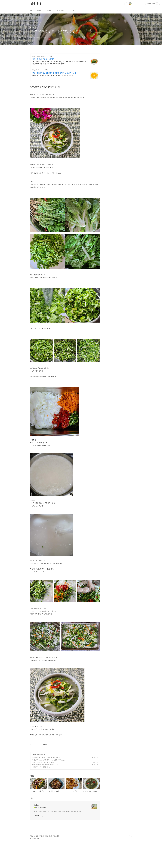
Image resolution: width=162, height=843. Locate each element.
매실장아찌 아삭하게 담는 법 (40, 767)
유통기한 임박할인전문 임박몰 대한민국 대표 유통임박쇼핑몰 (54, 73)
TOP (130, 836)
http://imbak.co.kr (38, 70)
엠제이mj (35, 3)
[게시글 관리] (38, 744)
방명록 (72, 10)
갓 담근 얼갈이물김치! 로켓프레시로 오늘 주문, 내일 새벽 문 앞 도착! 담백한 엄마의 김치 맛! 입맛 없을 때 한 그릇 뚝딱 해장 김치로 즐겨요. (59, 62)
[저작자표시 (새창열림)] (49, 744)
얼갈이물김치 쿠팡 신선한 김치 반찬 (45, 59)
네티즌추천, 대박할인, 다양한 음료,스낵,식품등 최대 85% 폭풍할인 (53, 75)
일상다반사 (60, 10)
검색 (125, 3)
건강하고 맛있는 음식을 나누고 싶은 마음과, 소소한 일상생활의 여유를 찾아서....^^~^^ (57, 811)
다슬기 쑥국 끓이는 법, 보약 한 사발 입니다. (44, 765)
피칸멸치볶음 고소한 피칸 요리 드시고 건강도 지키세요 (47, 760)
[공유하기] (36, 744)
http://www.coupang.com (40, 56)
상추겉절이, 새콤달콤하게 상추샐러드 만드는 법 (45, 758)
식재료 (49, 10)
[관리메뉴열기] (158, 3)
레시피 (39, 10)
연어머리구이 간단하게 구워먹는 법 (42, 762)
